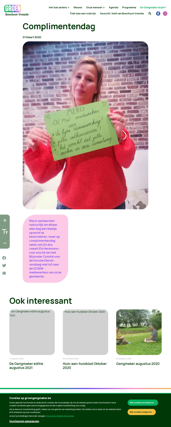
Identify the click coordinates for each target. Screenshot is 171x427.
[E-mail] (4, 273)
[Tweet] (4, 265)
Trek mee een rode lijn (83, 13)
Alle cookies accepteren (142, 402)
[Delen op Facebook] (4, 258)
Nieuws (78, 7)
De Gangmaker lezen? (153, 7)
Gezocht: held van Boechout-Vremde (122, 13)
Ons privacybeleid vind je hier (60, 416)
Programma (129, 7)
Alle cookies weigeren (141, 412)
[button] (150, 13)
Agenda (113, 7)
